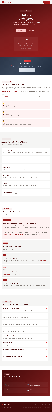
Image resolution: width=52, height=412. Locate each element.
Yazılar (37, 2)
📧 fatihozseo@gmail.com (27, 69)
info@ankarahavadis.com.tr (35, 385)
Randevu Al (47, 2)
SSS (41, 2)
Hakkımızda (27, 2)
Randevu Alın (21, 30)
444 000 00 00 (10, 385)
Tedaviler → (31, 30)
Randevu (48, 404)
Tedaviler (33, 2)
